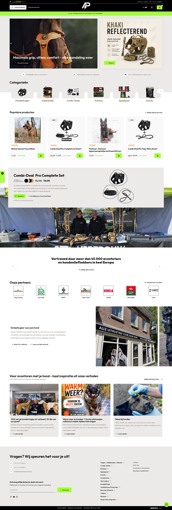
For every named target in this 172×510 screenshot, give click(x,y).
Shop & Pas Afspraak (107, 500)
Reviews (103, 496)
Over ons (139, 1)
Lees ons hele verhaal (40, 344)
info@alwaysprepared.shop (23, 471)
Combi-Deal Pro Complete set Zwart (65, 149)
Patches (103, 469)
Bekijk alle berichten (151, 379)
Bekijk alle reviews (87, 270)
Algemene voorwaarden (74, 508)
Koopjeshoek (105, 484)
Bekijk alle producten (154, 113)
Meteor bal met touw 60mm (23, 149)
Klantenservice (33, 7)
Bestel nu (21, 196)
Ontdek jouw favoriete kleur (40, 196)
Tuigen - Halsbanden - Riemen (111, 463)
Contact (145, 1)
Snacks (103, 475)
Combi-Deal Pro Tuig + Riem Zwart (142, 149)
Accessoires (104, 478)
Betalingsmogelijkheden (141, 471)
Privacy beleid (61, 508)
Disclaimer (87, 508)
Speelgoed (104, 472)
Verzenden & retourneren (141, 468)
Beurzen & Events (106, 490)
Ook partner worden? (154, 282)
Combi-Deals (105, 466)
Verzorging (104, 481)
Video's (103, 493)
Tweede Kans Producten (109, 487)
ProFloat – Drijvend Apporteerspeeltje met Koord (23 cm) (105, 150)
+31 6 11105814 (157, 1)
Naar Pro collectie (20, 344)
